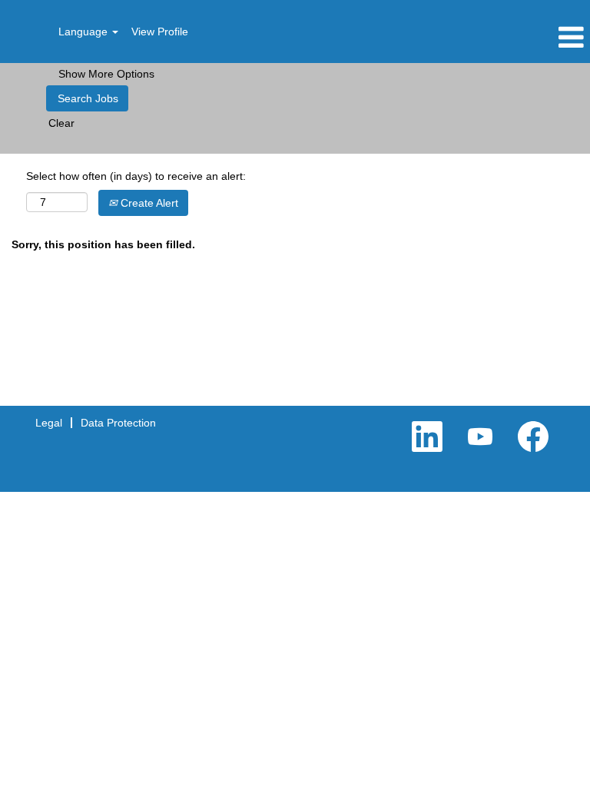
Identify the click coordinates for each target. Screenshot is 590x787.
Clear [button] (61, 123)
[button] (491, 37)
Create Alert (148, 203)
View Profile (159, 31)
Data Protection (118, 423)
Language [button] (84, 31)
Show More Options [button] (106, 74)
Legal (48, 423)
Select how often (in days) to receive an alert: (136, 176)
